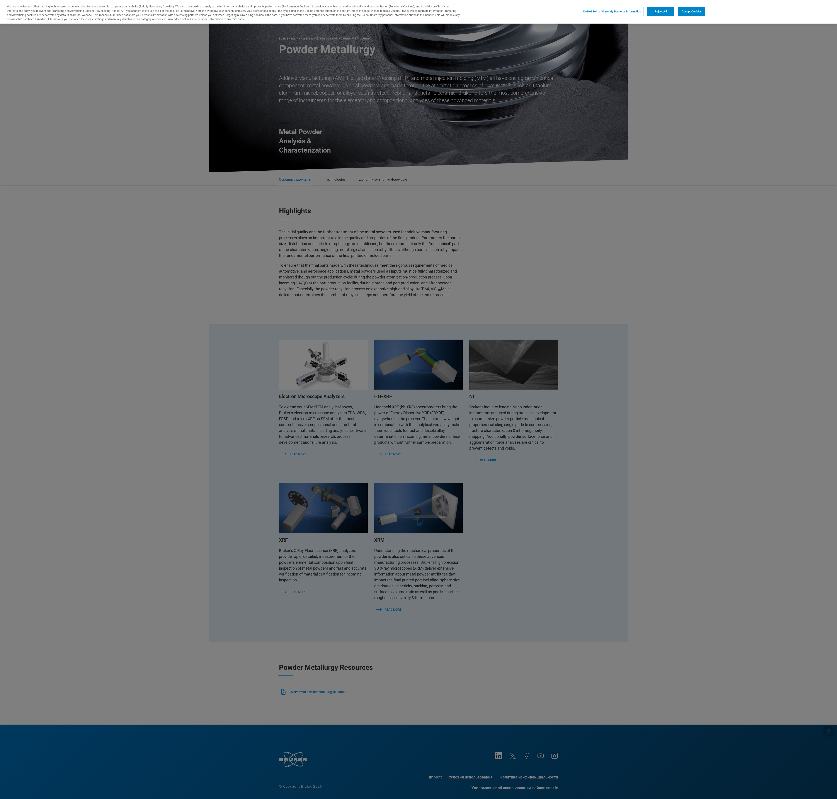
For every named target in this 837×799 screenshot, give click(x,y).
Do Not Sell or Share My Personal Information (612, 11)
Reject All (661, 11)
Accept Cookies (692, 11)
